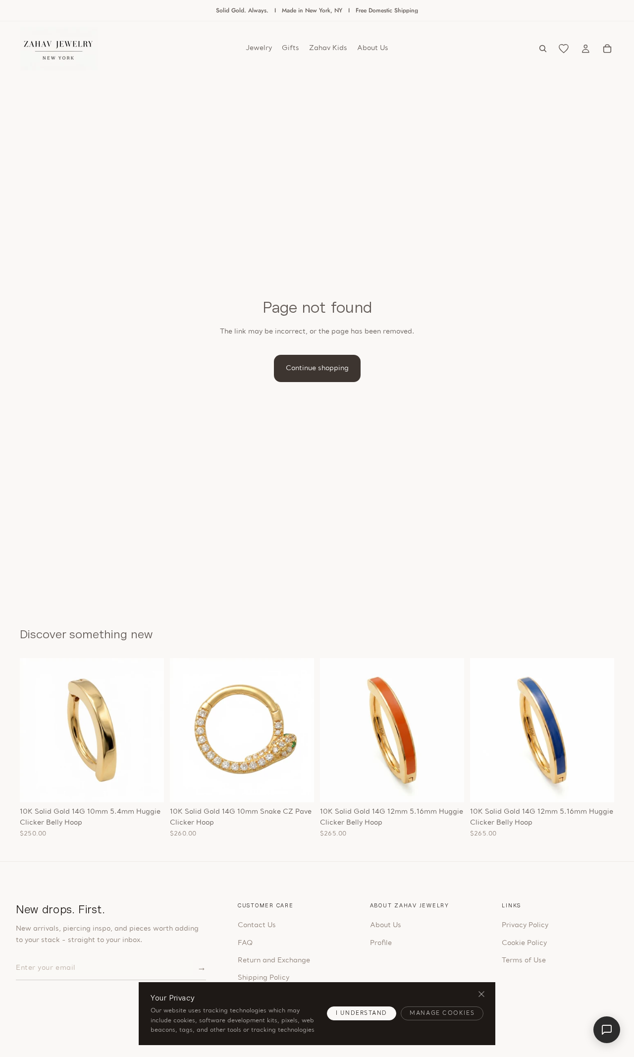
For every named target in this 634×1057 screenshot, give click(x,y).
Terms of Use (524, 960)
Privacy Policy (525, 925)
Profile (381, 943)
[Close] (481, 994)
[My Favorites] (564, 48)
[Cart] (607, 48)
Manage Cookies (442, 1013)
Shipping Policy (263, 978)
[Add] (149, 787)
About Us (385, 925)
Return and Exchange (274, 960)
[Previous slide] (35, 730)
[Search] (543, 48)
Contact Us (257, 925)
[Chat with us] (606, 1029)
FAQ (245, 943)
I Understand (361, 1013)
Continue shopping (317, 368)
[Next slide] (149, 730)
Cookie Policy (524, 943)
